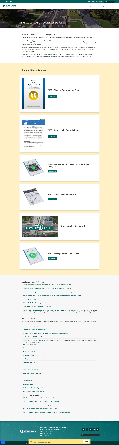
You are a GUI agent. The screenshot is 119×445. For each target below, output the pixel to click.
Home (39, 6)
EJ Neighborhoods (27, 380)
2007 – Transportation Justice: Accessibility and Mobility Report (40, 408)
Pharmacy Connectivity (29, 348)
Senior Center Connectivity (30, 369)
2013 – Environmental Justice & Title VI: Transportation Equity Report (41, 401)
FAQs (89, 1)
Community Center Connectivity (31, 366)
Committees (57, 6)
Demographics (77, 6)
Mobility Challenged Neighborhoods (32, 337)
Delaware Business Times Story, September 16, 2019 (37, 306)
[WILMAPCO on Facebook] (83, 429)
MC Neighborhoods (28, 384)
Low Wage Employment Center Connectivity (35, 359)
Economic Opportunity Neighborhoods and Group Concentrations (40, 326)
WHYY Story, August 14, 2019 (30, 299)
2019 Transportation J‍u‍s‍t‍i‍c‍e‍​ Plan (45, 340)
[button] (106, 6)
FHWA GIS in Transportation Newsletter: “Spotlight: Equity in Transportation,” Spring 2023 (47, 288)
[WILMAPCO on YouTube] (97, 429)
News (49, 6)
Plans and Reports (88, 6)
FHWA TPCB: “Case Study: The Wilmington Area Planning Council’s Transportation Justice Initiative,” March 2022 (50, 292)
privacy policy (47, 442)
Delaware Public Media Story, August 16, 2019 (35, 303)
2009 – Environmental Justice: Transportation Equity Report (39, 405)
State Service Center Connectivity (32, 373)
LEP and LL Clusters (28, 377)
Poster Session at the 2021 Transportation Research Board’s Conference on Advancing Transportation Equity (52, 295)
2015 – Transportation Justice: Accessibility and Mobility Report (38, 397)
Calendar (92, 1)
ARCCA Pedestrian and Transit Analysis (33, 391)
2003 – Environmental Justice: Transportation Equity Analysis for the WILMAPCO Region (46, 412)
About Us (44, 6)
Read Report (52, 96)
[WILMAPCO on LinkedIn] (90, 429)
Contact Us (99, 6)
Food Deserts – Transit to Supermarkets (34, 329)
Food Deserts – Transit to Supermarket (33, 388)
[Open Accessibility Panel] (3, 442)
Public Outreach (67, 6)
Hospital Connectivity (29, 351)
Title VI (49, 54)
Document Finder (99, 1)
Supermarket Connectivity (30, 344)
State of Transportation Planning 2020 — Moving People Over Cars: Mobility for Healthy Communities (50, 310)
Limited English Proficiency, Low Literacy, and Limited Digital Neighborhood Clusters (45, 333)
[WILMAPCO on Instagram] (93, 429)
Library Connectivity (28, 355)
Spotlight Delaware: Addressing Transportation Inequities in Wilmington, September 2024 (47, 284)
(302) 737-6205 (9, 1)
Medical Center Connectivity (30, 362)
